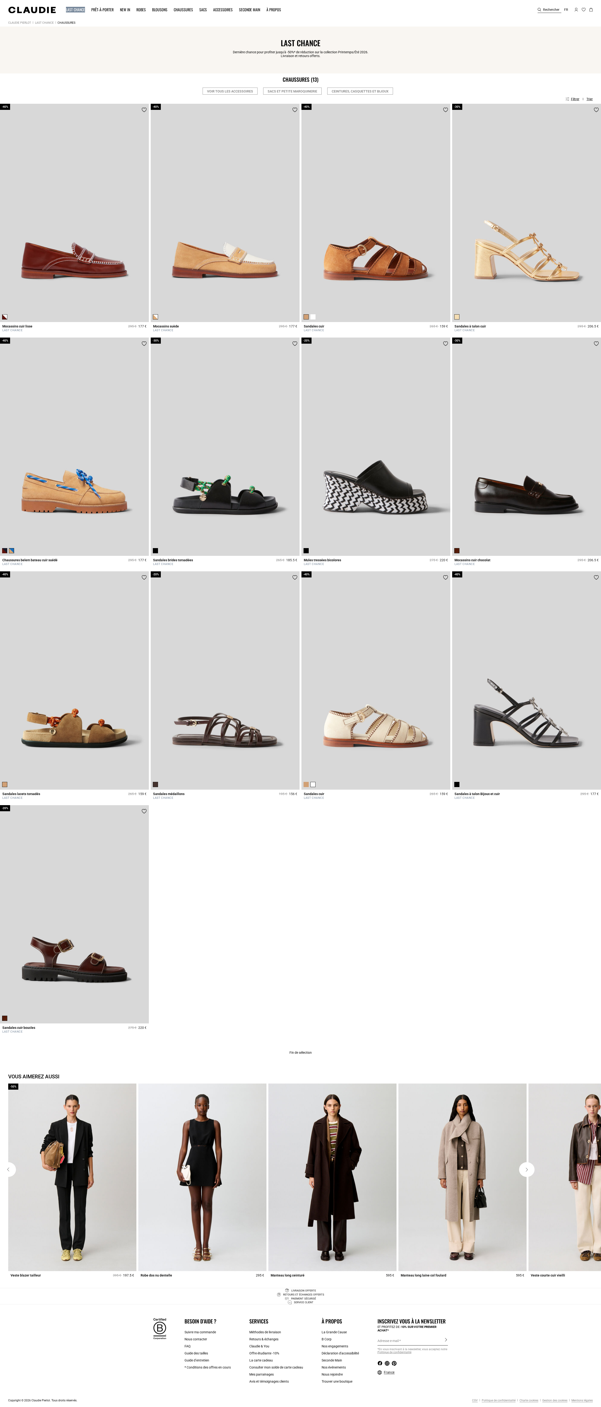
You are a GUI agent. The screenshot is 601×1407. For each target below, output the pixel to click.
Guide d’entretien (197, 1360)
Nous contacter (196, 1339)
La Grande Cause (334, 1332)
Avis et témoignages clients (269, 1381)
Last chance (44, 22)
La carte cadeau (261, 1360)
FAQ (188, 1346)
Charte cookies (528, 1400)
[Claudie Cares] (159, 1328)
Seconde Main (332, 1360)
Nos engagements (335, 1346)
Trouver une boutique (337, 1381)
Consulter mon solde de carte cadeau (276, 1367)
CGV (475, 1400)
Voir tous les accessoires (230, 91)
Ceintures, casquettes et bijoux (360, 91)
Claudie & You (259, 1346)
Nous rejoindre (332, 1374)
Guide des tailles (196, 1353)
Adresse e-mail (388, 1341)
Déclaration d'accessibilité (340, 1353)
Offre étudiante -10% (264, 1353)
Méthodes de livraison (265, 1332)
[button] (73, 9)
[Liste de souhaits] (144, 110)
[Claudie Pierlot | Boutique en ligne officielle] (32, 10)
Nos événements (334, 1367)
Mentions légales (582, 1400)
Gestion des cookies (554, 1400)
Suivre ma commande (200, 1332)
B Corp (326, 1339)
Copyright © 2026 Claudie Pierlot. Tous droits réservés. (42, 1400)
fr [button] (566, 10)
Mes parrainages (261, 1374)
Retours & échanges (263, 1339)
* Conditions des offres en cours (208, 1367)
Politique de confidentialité (498, 1400)
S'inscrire (446, 1340)
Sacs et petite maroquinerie (292, 91)
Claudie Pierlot (19, 22)
